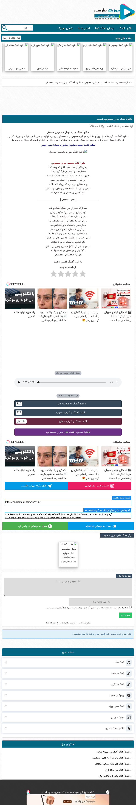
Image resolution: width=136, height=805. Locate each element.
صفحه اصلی (107, 82)
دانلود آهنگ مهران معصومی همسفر (114, 119)
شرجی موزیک (65, 28)
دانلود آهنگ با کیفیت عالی (51, 404)
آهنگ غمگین (115, 136)
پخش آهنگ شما (104, 28)
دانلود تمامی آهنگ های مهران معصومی (68, 432)
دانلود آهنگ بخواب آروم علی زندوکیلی (111, 758)
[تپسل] (28, 792)
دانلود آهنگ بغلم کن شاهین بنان (114, 776)
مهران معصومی (91, 82)
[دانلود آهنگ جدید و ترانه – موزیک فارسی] (114, 20)
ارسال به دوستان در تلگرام (98, 526)
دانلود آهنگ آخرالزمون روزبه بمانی (114, 752)
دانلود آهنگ (125, 28)
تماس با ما (84, 28)
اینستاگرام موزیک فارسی (97, 486)
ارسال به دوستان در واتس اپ (32, 526)
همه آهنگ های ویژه (11, 38)
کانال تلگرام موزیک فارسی (34, 486)
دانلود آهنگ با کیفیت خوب (51, 412)
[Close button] (107, 792)
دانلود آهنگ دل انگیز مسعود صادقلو (113, 764)
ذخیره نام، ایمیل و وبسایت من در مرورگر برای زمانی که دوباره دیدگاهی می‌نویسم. (87, 608)
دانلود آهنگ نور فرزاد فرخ (118, 770)
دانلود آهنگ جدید (80, 132)
